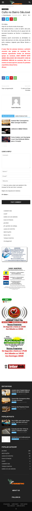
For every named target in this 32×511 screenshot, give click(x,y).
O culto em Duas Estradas (25, 89)
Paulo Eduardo (7, 15)
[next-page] (5, 146)
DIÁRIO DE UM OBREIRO (11, 217)
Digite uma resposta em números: (11, 191)
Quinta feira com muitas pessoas (21, 437)
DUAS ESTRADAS (8, 220)
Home (3, 6)
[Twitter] (7, 19)
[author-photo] (16, 105)
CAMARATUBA (8, 211)
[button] (29, 2)
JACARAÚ (4, 124)
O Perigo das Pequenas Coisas (20, 407)
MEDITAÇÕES (7, 232)
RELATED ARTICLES (8, 116)
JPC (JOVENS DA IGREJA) (10, 226)
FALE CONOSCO (11, 506)
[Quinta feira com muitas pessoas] (6, 439)
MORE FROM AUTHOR (21, 116)
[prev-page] (3, 146)
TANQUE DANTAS (9, 238)
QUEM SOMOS (15, 504)
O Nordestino (6, 504)
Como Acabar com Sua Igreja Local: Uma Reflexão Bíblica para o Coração (20, 139)
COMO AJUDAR (23, 504)
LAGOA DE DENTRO (9, 229)
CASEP (5, 214)
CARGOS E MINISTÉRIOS (19, 129)
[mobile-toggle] (3, 2)
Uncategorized (9, 6)
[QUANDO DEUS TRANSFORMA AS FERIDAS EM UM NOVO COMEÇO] (6, 392)
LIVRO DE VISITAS (21, 506)
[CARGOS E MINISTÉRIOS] (6, 131)
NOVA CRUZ (7, 235)
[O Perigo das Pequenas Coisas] (6, 409)
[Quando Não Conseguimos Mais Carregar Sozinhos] (6, 123)
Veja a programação (7, 88)
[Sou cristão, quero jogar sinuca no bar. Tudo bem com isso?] (6, 423)
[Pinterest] (11, 19)
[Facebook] (3, 19)
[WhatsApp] (15, 19)
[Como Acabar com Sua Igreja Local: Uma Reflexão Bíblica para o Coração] (6, 139)
